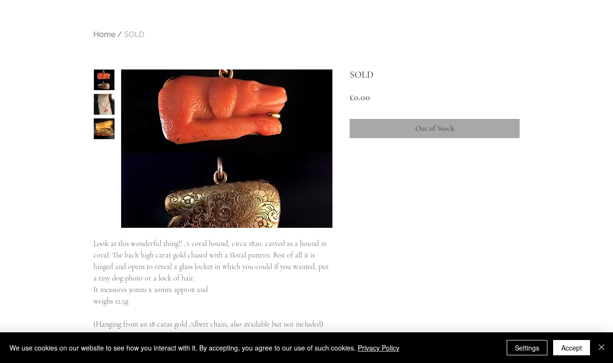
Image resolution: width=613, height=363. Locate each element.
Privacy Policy (378, 347)
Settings (527, 347)
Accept (571, 347)
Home (104, 34)
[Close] (601, 347)
